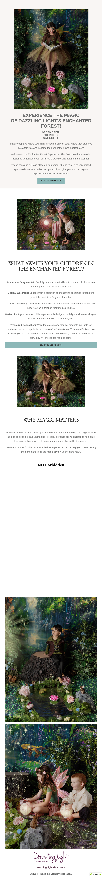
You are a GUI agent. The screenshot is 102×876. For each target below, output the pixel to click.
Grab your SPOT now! (51, 181)
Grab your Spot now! (51, 345)
